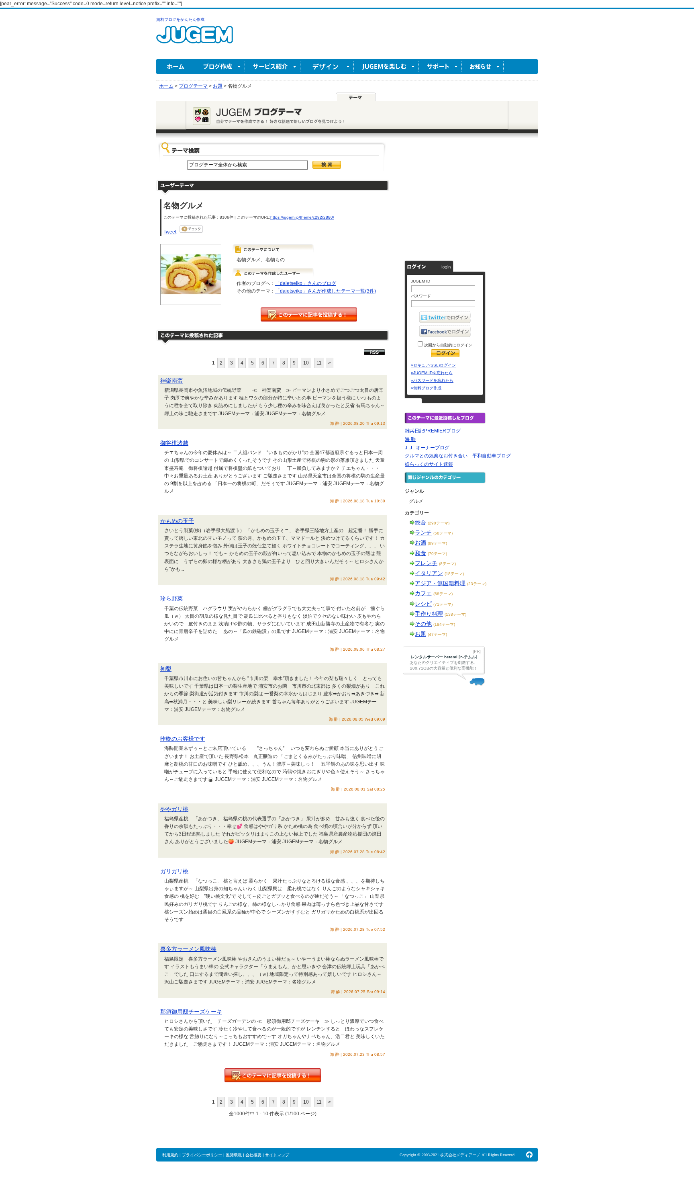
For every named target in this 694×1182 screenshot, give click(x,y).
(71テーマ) (443, 604)
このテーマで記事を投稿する (309, 314)
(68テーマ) (443, 594)
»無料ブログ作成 (426, 388)
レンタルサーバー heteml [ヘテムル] (444, 657)
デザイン (327, 66)
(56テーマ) (443, 533)
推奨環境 (234, 1155)
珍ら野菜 (171, 598)
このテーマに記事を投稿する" (273, 1075)
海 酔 (410, 439)
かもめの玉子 (177, 521)
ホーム (175, 66)
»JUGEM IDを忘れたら (432, 373)
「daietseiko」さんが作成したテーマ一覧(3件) (325, 291)
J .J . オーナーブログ (427, 448)
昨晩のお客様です (182, 738)
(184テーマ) (444, 624)
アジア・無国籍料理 (440, 583)
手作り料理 (429, 613)
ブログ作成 (220, 66)
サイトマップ (277, 1155)
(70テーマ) (437, 553)
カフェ (423, 593)
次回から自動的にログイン (447, 345)
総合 (420, 522)
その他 (423, 624)
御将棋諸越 (174, 443)
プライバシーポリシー (202, 1155)
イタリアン (429, 573)
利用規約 (170, 1155)
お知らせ (483, 66)
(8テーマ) (447, 563)
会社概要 (253, 1155)
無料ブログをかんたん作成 (180, 19)
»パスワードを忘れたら (432, 380)
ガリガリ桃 (174, 871)
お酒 (420, 542)
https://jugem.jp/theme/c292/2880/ (302, 217)
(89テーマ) (437, 543)
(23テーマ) (476, 584)
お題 (420, 634)
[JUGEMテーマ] (356, 97)
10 (306, 363)
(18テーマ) (454, 574)
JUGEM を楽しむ (386, 66)
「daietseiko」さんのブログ (305, 283)
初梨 (165, 669)
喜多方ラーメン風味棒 (188, 949)
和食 (420, 553)
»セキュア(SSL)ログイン (433, 365)
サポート (440, 66)
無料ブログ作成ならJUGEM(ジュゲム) (194, 39)
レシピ (423, 603)
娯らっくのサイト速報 (429, 464)
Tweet (169, 232)
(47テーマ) (437, 634)
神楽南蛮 (171, 380)
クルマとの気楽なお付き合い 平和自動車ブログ (458, 456)
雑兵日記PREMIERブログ (433, 431)
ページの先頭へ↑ (529, 1155)
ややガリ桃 (174, 809)
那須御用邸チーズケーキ (191, 1011)
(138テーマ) (455, 614)
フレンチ (426, 563)
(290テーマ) (438, 523)
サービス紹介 (272, 66)
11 (319, 363)
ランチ (423, 532)
